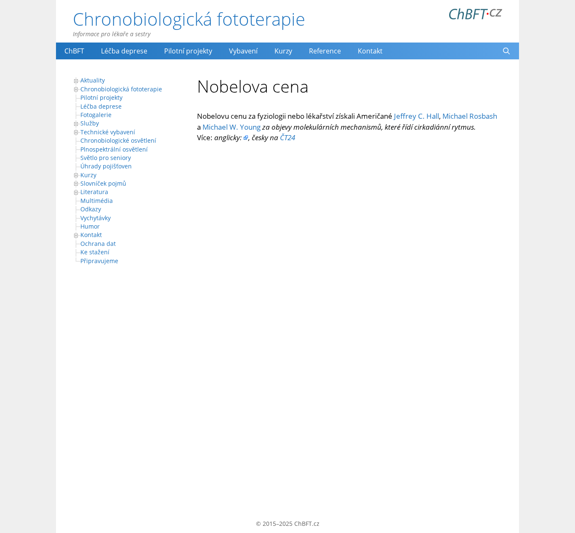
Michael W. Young (231, 127)
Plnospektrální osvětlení (114, 149)
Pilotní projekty (188, 51)
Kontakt (370, 51)
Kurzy (283, 51)
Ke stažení (94, 252)
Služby (89, 123)
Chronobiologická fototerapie (189, 19)
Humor (90, 226)
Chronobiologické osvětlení (118, 140)
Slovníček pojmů (103, 183)
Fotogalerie (96, 115)
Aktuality (92, 80)
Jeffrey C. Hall (416, 116)
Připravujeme (99, 261)
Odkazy (90, 209)
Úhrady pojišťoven (106, 166)
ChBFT (74, 51)
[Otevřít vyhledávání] (506, 51)
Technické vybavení (107, 132)
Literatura (94, 192)
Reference (325, 51)
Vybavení (243, 51)
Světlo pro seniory (105, 158)
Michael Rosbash (469, 116)
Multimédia (96, 201)
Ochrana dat (98, 244)
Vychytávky (95, 218)
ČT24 (287, 137)
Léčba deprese (124, 51)
